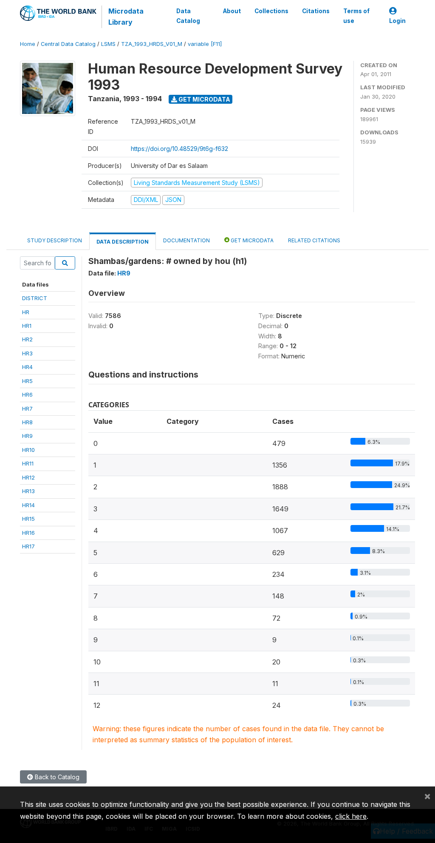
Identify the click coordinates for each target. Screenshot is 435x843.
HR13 (28, 491)
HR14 (28, 505)
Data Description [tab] (122, 241)
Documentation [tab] (186, 240)
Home (27, 44)
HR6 (27, 394)
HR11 (28, 463)
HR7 (27, 408)
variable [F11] (205, 44)
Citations (316, 11)
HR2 (27, 339)
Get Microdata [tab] (251, 240)
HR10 (28, 449)
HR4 (27, 366)
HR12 (28, 477)
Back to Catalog (56, 777)
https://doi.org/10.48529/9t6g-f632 (179, 148)
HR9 (27, 435)
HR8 (27, 422)
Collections (271, 11)
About (232, 11)
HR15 (28, 518)
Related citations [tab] (314, 240)
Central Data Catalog (68, 44)
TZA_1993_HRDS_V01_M (151, 44)
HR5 (27, 381)
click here (351, 816)
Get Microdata (203, 99)
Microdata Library (126, 16)
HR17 (28, 546)
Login (397, 20)
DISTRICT (34, 298)
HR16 (28, 532)
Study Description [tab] (54, 240)
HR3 (27, 353)
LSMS (108, 44)
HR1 (26, 325)
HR (25, 312)
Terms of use (356, 16)
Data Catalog (188, 16)
